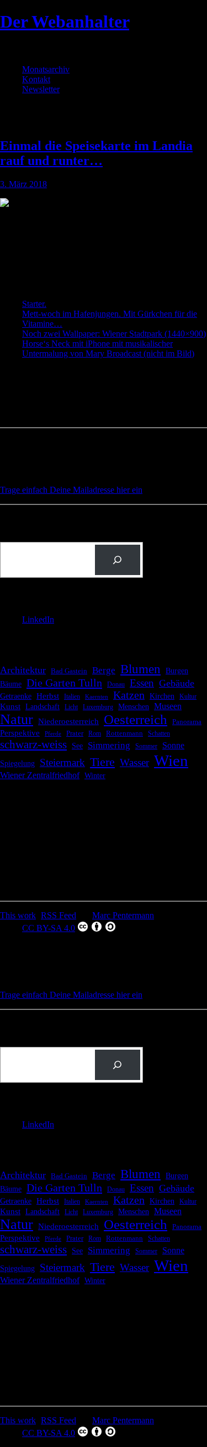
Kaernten (96, 697)
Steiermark (62, 762)
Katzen (129, 695)
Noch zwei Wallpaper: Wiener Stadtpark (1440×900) (114, 333)
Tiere (102, 762)
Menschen (133, 706)
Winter (94, 776)
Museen (168, 706)
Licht (71, 707)
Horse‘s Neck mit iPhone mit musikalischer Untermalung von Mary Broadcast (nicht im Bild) (108, 348)
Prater (74, 733)
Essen (142, 683)
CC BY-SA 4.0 (48, 928)
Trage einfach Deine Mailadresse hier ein (71, 489)
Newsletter (41, 89)
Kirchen (162, 695)
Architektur (23, 669)
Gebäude (176, 683)
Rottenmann (124, 733)
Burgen (177, 671)
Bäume (11, 684)
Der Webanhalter (64, 21)
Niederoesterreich (68, 721)
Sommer (146, 746)
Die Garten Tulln (64, 683)
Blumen (140, 669)
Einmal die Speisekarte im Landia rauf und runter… (96, 153)
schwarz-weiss (33, 744)
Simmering (109, 745)
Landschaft (42, 707)
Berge (103, 670)
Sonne (173, 745)
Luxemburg (98, 707)
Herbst (47, 695)
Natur (16, 719)
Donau (116, 684)
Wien (171, 760)
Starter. (34, 303)
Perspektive (20, 732)
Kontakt (36, 79)
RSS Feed (58, 915)
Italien (72, 696)
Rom (94, 733)
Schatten (159, 733)
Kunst (10, 706)
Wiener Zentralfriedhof (39, 775)
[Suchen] (117, 560)
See (77, 745)
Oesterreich (135, 719)
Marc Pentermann (123, 915)
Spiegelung (17, 763)
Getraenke (15, 695)
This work (18, 915)
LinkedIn (38, 619)
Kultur (188, 696)
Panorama (186, 721)
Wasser (134, 762)
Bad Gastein (69, 671)
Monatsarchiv (46, 69)
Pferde (53, 734)
